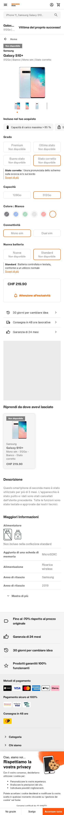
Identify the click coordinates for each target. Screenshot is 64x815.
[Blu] (16, 214)
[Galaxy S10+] (19, 429)
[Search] (56, 15)
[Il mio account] (52, 5)
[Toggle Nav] (5, 5)
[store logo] (15, 4)
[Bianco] (52, 214)
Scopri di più (12, 177)
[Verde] (25, 214)
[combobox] (27, 15)
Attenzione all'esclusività (34, 295)
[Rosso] (43, 214)
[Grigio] (34, 214)
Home (13, 39)
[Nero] (6, 214)
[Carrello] (58, 5)
